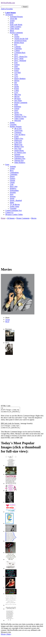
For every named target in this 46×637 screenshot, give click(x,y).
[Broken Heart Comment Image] (10, 553)
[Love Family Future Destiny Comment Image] (11, 541)
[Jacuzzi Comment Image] (11, 474)
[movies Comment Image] (9, 354)
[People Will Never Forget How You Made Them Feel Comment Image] (11, 594)
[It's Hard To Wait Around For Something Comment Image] (11, 531)
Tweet (7, 320)
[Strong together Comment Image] (11, 576)
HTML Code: (6, 406)
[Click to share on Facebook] (17, 294)
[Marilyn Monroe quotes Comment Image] (10, 588)
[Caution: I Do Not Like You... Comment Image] (11, 483)
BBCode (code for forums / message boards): (17, 423)
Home (3, 218)
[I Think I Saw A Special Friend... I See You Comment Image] (9, 523)
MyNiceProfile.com (8, 3)
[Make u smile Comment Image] (11, 609)
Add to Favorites (7, 9)
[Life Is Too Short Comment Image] (9, 620)
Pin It (7, 322)
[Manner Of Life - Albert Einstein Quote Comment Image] (11, 559)
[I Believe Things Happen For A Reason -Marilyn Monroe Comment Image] (9, 502)
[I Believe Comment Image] (11, 568)
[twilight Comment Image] (9, 341)
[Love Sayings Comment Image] (11, 465)
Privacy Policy (6, 634)
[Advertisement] (23, 242)
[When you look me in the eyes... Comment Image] (11, 605)
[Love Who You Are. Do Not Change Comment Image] (11, 512)
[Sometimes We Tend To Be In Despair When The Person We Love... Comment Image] (11, 491)
